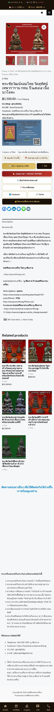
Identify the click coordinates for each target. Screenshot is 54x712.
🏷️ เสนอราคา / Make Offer (27, 174)
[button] (44, 27)
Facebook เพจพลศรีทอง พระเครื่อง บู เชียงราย (22, 305)
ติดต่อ (48, 707)
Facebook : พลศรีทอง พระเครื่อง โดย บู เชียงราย (22, 111)
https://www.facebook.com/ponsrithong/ (21, 309)
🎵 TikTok (40, 194)
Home (4, 71)
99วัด (18, 298)
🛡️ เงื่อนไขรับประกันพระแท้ (27, 180)
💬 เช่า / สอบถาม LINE (19, 166)
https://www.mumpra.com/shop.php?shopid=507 (23, 295)
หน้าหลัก (5, 707)
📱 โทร (44, 166)
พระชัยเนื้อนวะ (43, 152)
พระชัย (24, 152)
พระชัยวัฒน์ (32, 152)
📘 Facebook (14, 194)
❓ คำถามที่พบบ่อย (27, 187)
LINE (37, 707)
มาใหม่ (11, 71)
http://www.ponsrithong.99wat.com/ (18, 302)
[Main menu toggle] (49, 12)
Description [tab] (7, 222)
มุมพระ (20, 291)
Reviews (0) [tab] (7, 227)
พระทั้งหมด (16, 707)
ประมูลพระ (27, 707)
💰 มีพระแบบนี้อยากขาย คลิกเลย (27, 202)
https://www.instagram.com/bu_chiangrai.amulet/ (27, 312)
